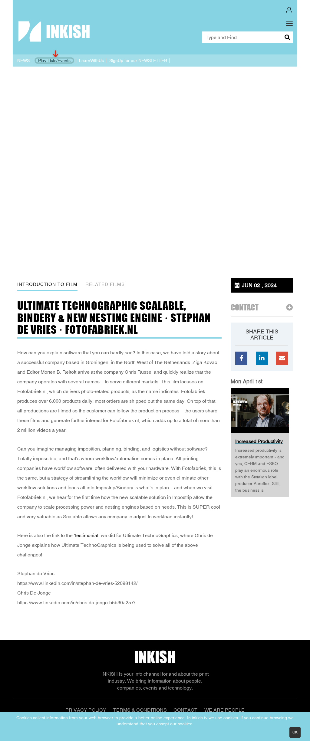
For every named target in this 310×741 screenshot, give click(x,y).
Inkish (155, 657)
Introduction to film (47, 284)
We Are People (224, 710)
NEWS (23, 60)
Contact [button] (245, 307)
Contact (185, 710)
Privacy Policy (85, 710)
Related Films (105, 284)
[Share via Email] (282, 358)
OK (295, 732)
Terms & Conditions (140, 710)
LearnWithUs (91, 60)
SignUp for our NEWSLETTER (138, 60)
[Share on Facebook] (241, 358)
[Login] (289, 10)
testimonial (86, 535)
